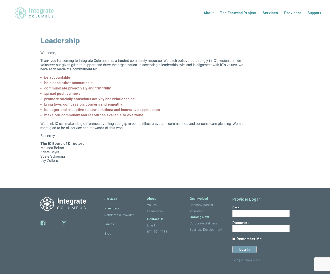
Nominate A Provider (119, 215)
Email (151, 225)
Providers (292, 13)
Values (152, 205)
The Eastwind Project (238, 13)
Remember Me (249, 239)
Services (270, 13)
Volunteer (197, 211)
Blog (107, 233)
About (209, 13)
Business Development (206, 229)
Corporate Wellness (203, 223)
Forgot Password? (247, 260)
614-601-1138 (157, 231)
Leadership (155, 211)
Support (314, 13)
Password (240, 223)
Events (109, 224)
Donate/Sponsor (201, 205)
